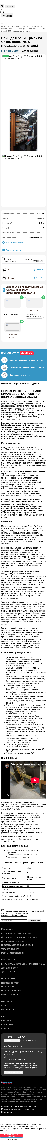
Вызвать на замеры (13, 1072)
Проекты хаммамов (11, 990)
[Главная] (2, 6)
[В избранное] (3, 257)
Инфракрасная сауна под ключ (17, 945)
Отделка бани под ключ (13, 941)
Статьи (4, 1005)
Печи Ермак (36, 27)
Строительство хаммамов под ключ (19, 937)
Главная (5, 27)
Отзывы (5, 1028)
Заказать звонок (12, 1041)
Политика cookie (10, 1112)
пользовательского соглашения (33, 1097)
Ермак (25, 27)
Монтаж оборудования (12, 953)
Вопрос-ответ (8, 1009)
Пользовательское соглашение (18, 1109)
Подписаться (34, 921)
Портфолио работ (10, 983)
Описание (6, 384)
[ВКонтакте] (5, 1057)
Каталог (15, 27)
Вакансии (6, 1020)
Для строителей (9, 972)
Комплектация (8, 959)
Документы (37, 384)
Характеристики (21, 384)
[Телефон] (1, 9)
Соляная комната (10, 949)
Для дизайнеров (9, 968)
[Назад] (23, 25)
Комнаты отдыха (9, 994)
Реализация (7, 929)
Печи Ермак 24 (7, 29)
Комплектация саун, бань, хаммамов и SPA (23, 964)
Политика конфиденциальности (19, 1106)
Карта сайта (7, 1024)
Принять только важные (11, 1135)
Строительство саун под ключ (16, 933)
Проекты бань (8, 978)
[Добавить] (22, 297)
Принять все (11, 1139)
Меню (11, 6)
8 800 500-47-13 (16, 1037)
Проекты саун (8, 986)
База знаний (7, 1001)
